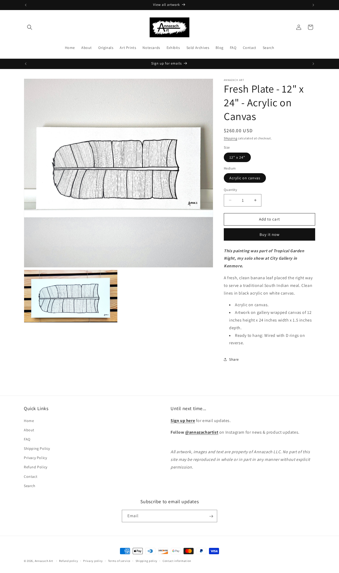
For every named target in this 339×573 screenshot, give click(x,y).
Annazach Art (44, 561)
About (29, 430)
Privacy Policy (35, 457)
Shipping (230, 138)
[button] (29, 27)
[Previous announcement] (26, 5)
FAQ (27, 439)
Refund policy (68, 560)
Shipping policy (147, 560)
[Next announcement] (313, 5)
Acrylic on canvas (244, 178)
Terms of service (119, 560)
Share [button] (234, 359)
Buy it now (270, 234)
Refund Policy (35, 467)
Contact (30, 476)
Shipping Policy (37, 448)
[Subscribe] (211, 516)
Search (29, 485)
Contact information (177, 560)
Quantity (230, 189)
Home (29, 420)
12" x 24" (237, 157)
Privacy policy (93, 560)
